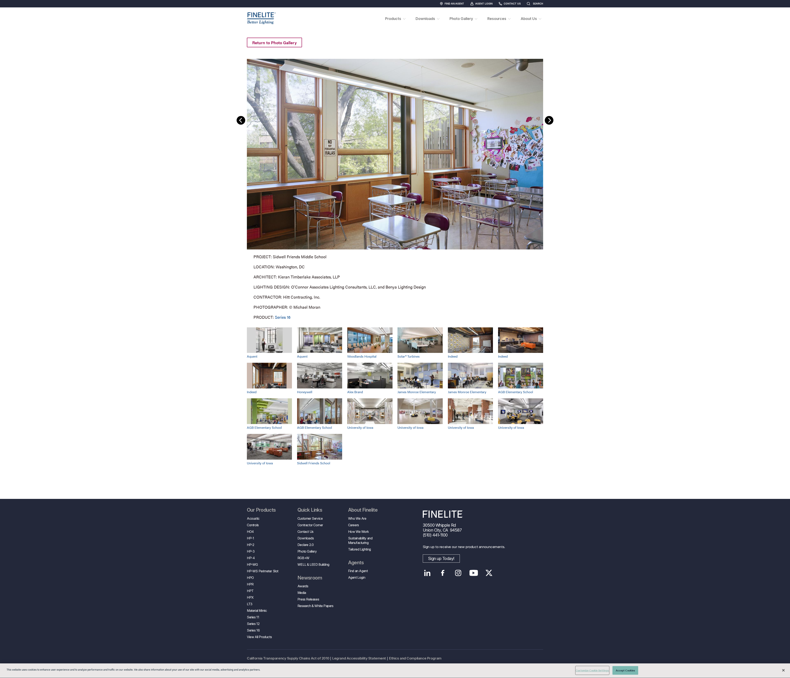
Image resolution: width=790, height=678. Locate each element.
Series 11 (253, 617)
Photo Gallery (307, 551)
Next (549, 120)
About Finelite (363, 510)
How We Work (358, 532)
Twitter (489, 573)
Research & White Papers (315, 606)
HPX (250, 597)
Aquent (252, 356)
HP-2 (250, 545)
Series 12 (253, 624)
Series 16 (282, 317)
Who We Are (357, 518)
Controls (253, 525)
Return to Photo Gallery (274, 42)
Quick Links (309, 510)
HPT (250, 591)
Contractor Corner (310, 525)
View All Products (259, 637)
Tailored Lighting (359, 549)
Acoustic (253, 518)
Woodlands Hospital (361, 356)
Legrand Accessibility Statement (359, 658)
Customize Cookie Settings (592, 670)
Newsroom (309, 578)
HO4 (250, 532)
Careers (353, 525)
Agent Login (484, 3)
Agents (356, 563)
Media (301, 593)
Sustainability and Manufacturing (360, 540)
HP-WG (252, 564)
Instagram (458, 573)
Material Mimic (257, 610)
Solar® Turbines (408, 356)
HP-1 (250, 538)
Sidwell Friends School (313, 463)
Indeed (453, 356)
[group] (395, 188)
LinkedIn (427, 573)
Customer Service (310, 518)
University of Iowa (360, 427)
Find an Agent (454, 3)
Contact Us (512, 3)
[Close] (783, 670)
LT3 (249, 604)
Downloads (305, 538)
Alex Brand (355, 391)
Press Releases (308, 599)
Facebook (442, 573)
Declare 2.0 (305, 545)
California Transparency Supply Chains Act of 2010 (288, 658)
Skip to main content (15, 10)
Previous (241, 120)
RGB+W (303, 558)
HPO (250, 578)
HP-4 (251, 558)
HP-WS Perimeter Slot (262, 571)
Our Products (261, 510)
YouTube (473, 573)
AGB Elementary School (515, 391)
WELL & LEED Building (313, 564)
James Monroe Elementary (416, 391)
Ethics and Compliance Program (415, 658)
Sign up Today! (441, 558)
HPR (250, 584)
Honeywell (304, 391)
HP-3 (250, 551)
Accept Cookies (625, 670)
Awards (302, 586)
